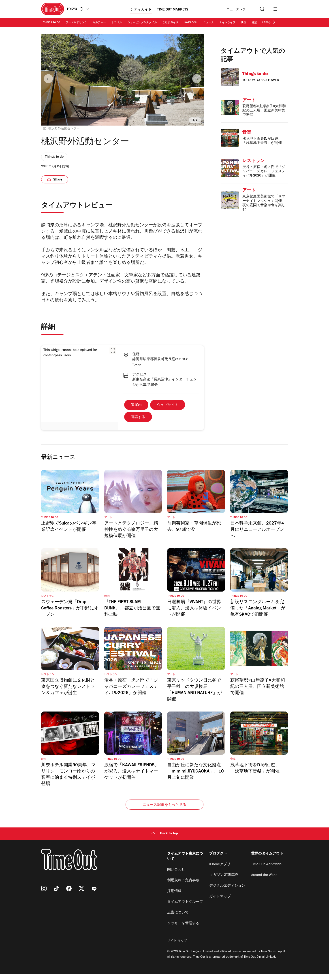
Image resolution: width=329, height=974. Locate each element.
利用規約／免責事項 (183, 880)
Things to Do (51, 22)
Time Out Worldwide (266, 864)
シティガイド (141, 10)
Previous (48, 78)
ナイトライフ (227, 22)
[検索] (261, 9)
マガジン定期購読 (223, 875)
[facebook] (69, 888)
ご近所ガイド (170, 22)
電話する (138, 417)
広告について (178, 913)
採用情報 (174, 891)
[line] (94, 888)
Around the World (264, 875)
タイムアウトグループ (185, 902)
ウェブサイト (167, 405)
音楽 (254, 22)
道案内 (136, 405)
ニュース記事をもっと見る (164, 805)
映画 (243, 22)
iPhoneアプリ (220, 864)
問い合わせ (176, 870)
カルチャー (99, 22)
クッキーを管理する (183, 923)
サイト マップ (177, 941)
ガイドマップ (220, 896)
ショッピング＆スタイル (142, 22)
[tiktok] (56, 888)
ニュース (208, 22)
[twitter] (81, 888)
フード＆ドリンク (76, 22)
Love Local (191, 22)
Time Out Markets (172, 10)
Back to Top (169, 833)
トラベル (116, 22)
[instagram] (44, 888)
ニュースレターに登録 (238, 9)
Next (196, 78)
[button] (112, 350)
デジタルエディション (227, 886)
